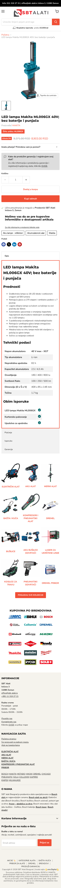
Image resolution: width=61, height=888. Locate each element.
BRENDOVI (44, 863)
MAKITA (16, 125)
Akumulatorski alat (35, 233)
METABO (21, 774)
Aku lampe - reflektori (13, 233)
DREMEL (37, 774)
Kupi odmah (30, 198)
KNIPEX (4, 780)
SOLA (16, 777)
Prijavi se (44, 842)
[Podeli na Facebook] (3, 244)
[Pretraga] (56, 22)
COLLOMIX (24, 777)
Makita (52, 233)
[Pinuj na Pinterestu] (20, 244)
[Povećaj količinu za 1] (26, 179)
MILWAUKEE (15, 780)
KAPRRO (34, 777)
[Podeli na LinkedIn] (14, 244)
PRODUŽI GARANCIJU (30, 866)
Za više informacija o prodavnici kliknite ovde (22, 227)
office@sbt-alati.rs (9, 693)
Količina (4, 174)
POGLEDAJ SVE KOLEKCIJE (30, 595)
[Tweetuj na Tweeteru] (9, 244)
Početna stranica (8, 739)
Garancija (9, 449)
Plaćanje (8, 432)
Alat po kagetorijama (10, 745)
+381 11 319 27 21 (9, 696)
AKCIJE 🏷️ (11, 860)
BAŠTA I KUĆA (45, 860)
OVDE (44, 166)
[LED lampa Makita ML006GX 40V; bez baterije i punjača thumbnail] (6, 105)
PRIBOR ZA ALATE (17, 863)
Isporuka (8, 441)
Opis (7, 256)
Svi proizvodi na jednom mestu (15, 742)
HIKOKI (29, 774)
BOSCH (5, 774)
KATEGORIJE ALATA (27, 860)
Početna (5, 35)
